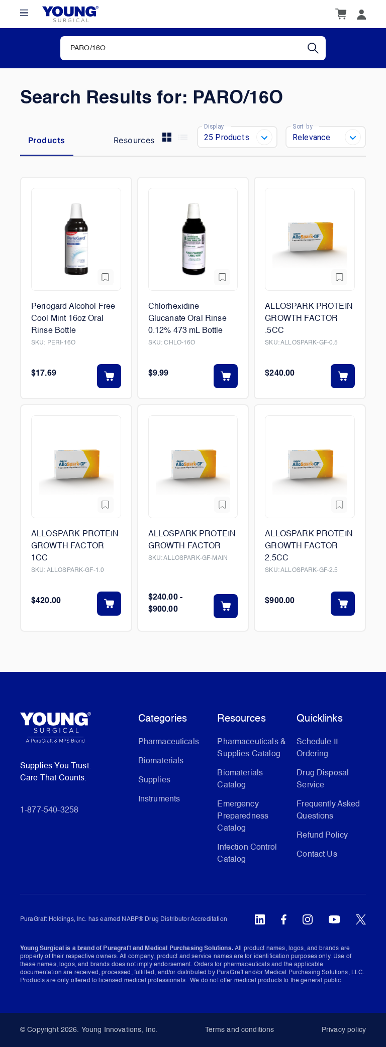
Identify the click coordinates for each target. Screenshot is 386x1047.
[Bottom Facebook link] (283, 919)
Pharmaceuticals (168, 742)
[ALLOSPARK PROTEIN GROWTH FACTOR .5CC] (310, 239)
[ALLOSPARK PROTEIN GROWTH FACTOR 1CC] (76, 466)
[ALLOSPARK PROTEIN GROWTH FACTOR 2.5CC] (310, 466)
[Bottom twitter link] (361, 919)
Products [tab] (46, 140)
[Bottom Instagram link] (308, 919)
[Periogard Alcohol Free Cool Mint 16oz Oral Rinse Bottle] (76, 239)
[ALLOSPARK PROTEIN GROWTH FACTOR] (193, 466)
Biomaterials (161, 761)
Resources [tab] (134, 140)
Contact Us (317, 855)
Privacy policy (344, 1029)
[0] (340, 14)
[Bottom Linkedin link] (260, 919)
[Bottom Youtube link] (334, 919)
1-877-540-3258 (49, 810)
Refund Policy (322, 836)
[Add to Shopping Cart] (109, 376)
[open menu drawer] (24, 13)
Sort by (303, 126)
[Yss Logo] (75, 731)
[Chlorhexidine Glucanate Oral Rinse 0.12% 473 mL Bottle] (193, 239)
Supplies (154, 780)
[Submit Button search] (317, 48)
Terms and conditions (239, 1029)
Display (214, 126)
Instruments (159, 799)
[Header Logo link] (70, 14)
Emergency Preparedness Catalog (242, 816)
